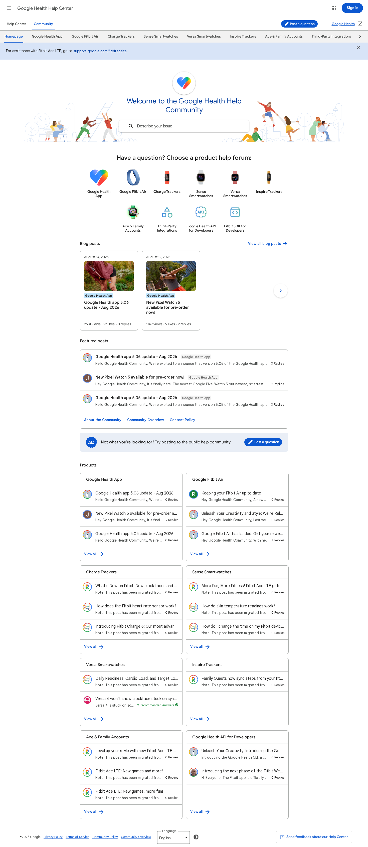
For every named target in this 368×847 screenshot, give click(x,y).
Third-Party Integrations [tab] (331, 36)
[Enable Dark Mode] (196, 837)
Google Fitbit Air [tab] (85, 36)
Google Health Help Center (45, 8)
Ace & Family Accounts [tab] (284, 36)
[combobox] (184, 126)
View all (90, 554)
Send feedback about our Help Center (317, 837)
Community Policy (105, 837)
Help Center (16, 24)
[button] (9, 8)
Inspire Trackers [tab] (243, 36)
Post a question (302, 24)
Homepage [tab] (14, 36)
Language (169, 831)
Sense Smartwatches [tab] (161, 36)
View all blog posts (264, 243)
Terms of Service (77, 837)
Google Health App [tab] (47, 36)
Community (43, 24)
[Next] (357, 37)
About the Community (102, 420)
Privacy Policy (53, 837)
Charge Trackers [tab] (121, 36)
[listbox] (173, 837)
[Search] (131, 126)
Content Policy (182, 420)
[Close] (358, 48)
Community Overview (145, 420)
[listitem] (109, 290)
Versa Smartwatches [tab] (204, 36)
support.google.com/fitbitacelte (100, 51)
